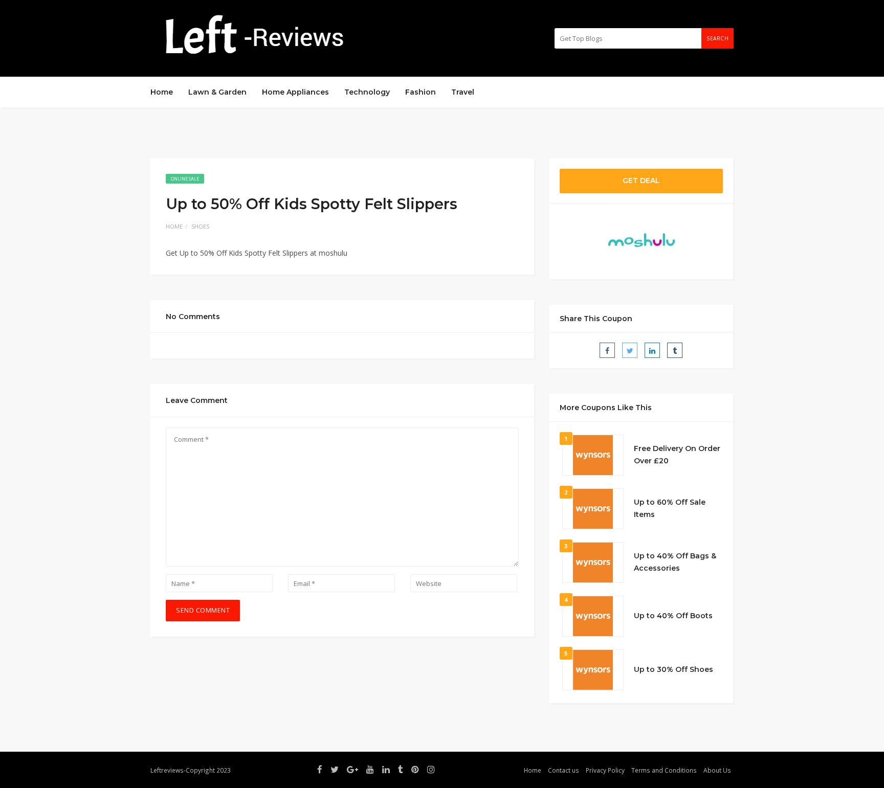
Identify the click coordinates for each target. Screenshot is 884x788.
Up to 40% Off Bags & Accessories (675, 562)
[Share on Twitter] (629, 350)
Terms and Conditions (664, 770)
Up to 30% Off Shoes (673, 669)
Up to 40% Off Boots (673, 615)
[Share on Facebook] (607, 350)
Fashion (420, 92)
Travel (462, 92)
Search (717, 38)
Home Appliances (295, 92)
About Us (717, 770)
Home (161, 92)
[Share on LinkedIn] (652, 350)
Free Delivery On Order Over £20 (677, 454)
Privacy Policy (605, 770)
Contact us (563, 770)
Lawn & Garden (217, 92)
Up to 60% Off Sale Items (669, 508)
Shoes (200, 226)
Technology (367, 92)
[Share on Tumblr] (674, 350)
